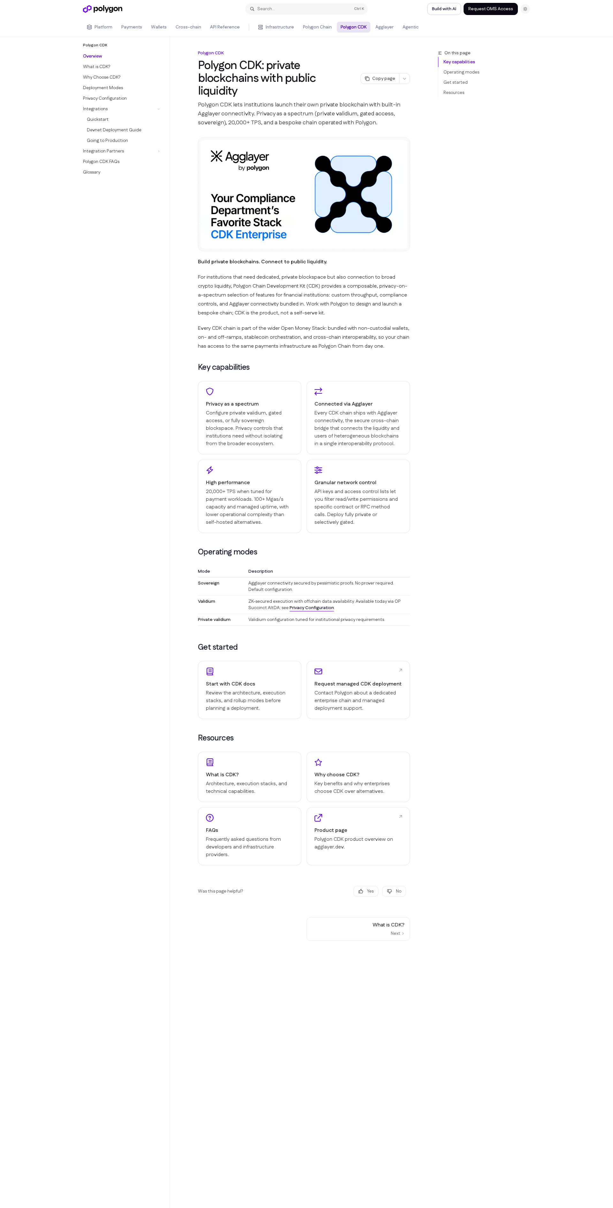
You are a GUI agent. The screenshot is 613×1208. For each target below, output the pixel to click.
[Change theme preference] (525, 9)
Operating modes (461, 72)
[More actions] (404, 78)
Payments (131, 27)
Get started (455, 82)
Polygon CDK (354, 27)
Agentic (411, 27)
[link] (249, 690)
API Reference (225, 27)
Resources (453, 92)
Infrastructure (280, 27)
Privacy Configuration (312, 608)
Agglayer (384, 27)
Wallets (159, 27)
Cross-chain (188, 27)
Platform (103, 27)
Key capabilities (459, 62)
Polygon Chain (317, 27)
